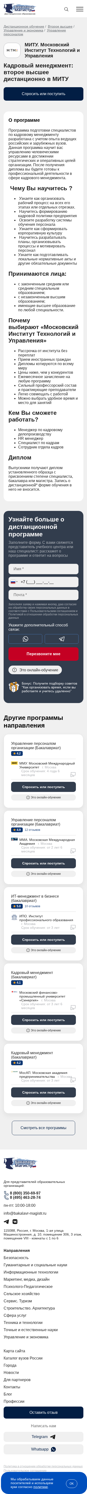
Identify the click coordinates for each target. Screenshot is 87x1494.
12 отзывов (32, 830)
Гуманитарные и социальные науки (35, 1265)
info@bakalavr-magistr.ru (25, 1213)
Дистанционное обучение (24, 26)
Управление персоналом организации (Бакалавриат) (36, 745)
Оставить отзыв (43, 1412)
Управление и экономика (23, 30)
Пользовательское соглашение (25, 1470)
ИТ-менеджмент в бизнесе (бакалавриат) (35, 898)
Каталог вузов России (23, 1358)
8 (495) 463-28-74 (25, 1197)
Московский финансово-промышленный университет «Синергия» (42, 996)
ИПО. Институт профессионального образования (46, 918)
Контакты (12, 1387)
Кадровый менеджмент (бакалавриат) (32, 975)
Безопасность (16, 1258)
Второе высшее (60, 26)
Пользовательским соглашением (52, 611)
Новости (11, 1373)
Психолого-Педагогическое (28, 1287)
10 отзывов (32, 906)
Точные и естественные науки (31, 1330)
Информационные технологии (31, 1272)
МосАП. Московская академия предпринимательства (43, 1074)
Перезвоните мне (43, 654)
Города (10, 1365)
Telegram (40, 1437)
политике (40, 1487)
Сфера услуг (15, 1315)
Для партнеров (17, 1380)
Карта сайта (14, 1351)
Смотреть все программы (43, 1128)
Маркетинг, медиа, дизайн (27, 1279)
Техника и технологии (23, 1323)
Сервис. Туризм (18, 1301)
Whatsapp (40, 1449)
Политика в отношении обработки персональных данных (43, 1466)
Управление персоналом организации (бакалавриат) (35, 822)
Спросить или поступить (43, 94)
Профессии (14, 1401)
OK (72, 1483)
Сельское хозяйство (22, 1294)
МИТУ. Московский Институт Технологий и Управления (52, 50)
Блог (8, 1394)
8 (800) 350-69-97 (25, 1193)
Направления (17, 1251)
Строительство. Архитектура (29, 1308)
